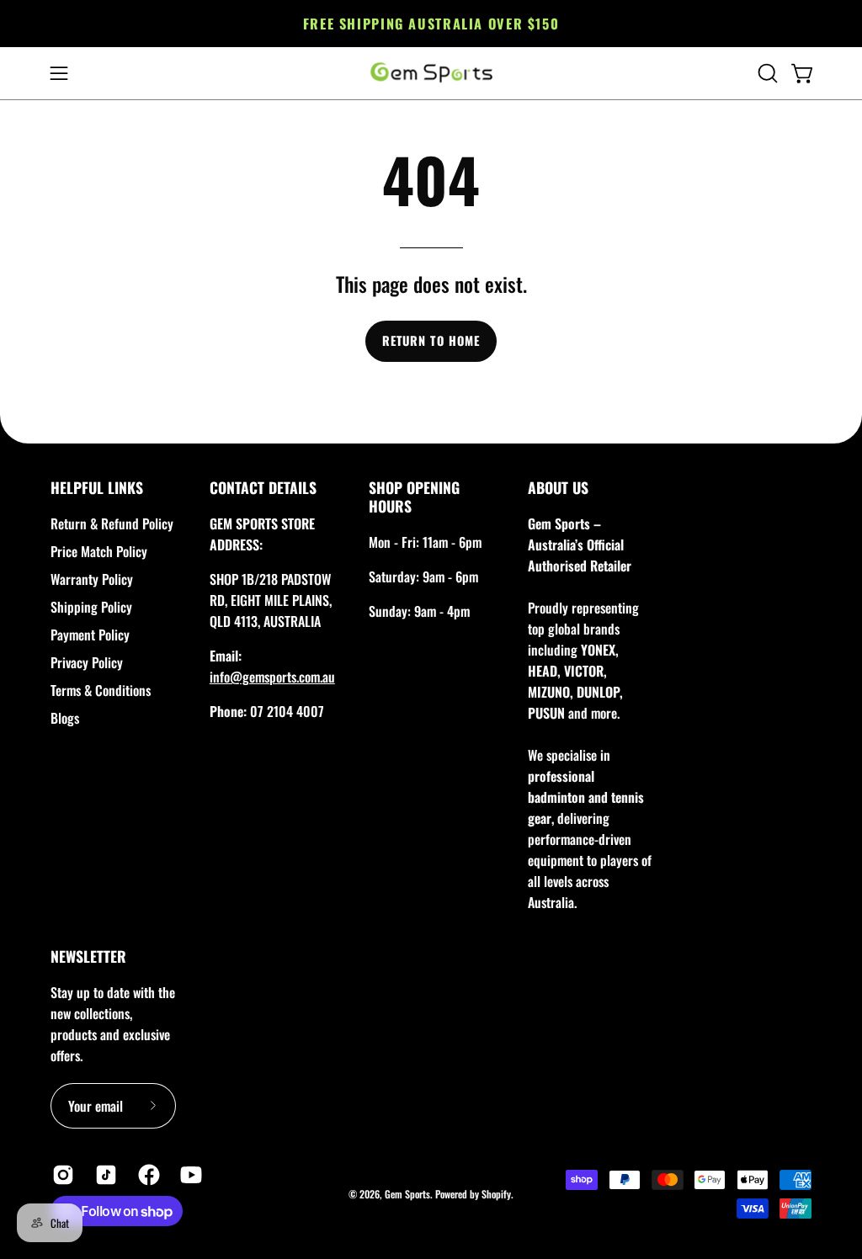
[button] (766, 73)
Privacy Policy (87, 662)
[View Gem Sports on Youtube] (189, 1174)
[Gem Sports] (431, 73)
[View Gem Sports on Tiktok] (103, 1174)
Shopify (496, 1194)
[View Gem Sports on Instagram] (61, 1174)
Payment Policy (90, 634)
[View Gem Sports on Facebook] (146, 1174)
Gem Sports (407, 1194)
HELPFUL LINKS (97, 487)
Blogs (65, 718)
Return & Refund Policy (112, 523)
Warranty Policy (92, 579)
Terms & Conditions (101, 690)
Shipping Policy (91, 607)
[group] (431, 23)
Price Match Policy (99, 551)
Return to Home (431, 340)
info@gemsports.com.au (272, 677)
